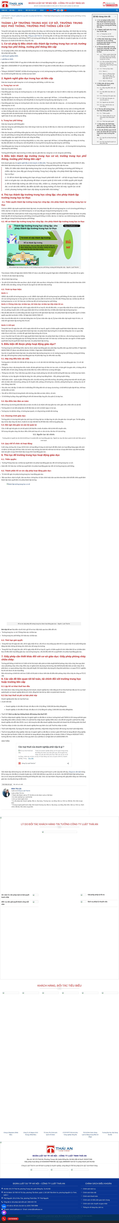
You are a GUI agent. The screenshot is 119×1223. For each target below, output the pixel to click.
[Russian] (55, 10)
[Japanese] (62, 10)
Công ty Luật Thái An (24, 790)
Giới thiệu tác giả (7, 784)
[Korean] (58, 10)
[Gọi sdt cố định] (3, 1218)
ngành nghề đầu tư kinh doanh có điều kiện (31, 163)
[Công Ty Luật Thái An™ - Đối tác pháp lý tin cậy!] (12, 4)
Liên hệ (42, 10)
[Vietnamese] (47, 10)
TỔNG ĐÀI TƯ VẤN (112, 4)
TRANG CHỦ (4, 10)
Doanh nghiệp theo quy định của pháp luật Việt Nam (27, 16)
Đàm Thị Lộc (16, 789)
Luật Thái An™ (5, 16)
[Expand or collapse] (115, 16)
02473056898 (13, 1219)
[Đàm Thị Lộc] (6, 792)
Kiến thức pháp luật (31, 10)
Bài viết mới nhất (18, 784)
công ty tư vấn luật (75, 772)
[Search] (117, 10)
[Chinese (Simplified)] (65, 10)
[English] (51, 10)
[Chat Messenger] (3, 1212)
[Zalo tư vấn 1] (3, 1206)
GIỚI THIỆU (12, 10)
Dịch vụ (20, 10)
